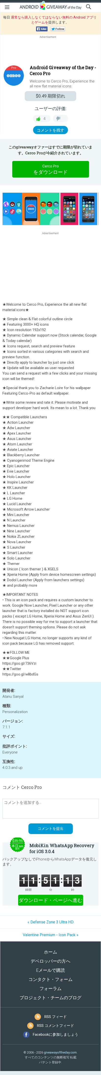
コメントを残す (50, 130)
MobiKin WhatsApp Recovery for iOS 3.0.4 (61, 848)
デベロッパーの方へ (50, 961)
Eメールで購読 (50, 970)
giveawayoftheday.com (60, 1052)
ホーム (50, 952)
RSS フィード (55, 1017)
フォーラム (50, 988)
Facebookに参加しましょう (55, 1034)
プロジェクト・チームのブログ (50, 997)
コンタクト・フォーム (50, 979)
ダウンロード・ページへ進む (50, 900)
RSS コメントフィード (55, 1025)
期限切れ (50, 96)
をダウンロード (50, 169)
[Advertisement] (50, 51)
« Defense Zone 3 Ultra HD (50, 922)
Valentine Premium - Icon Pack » (50, 935)
